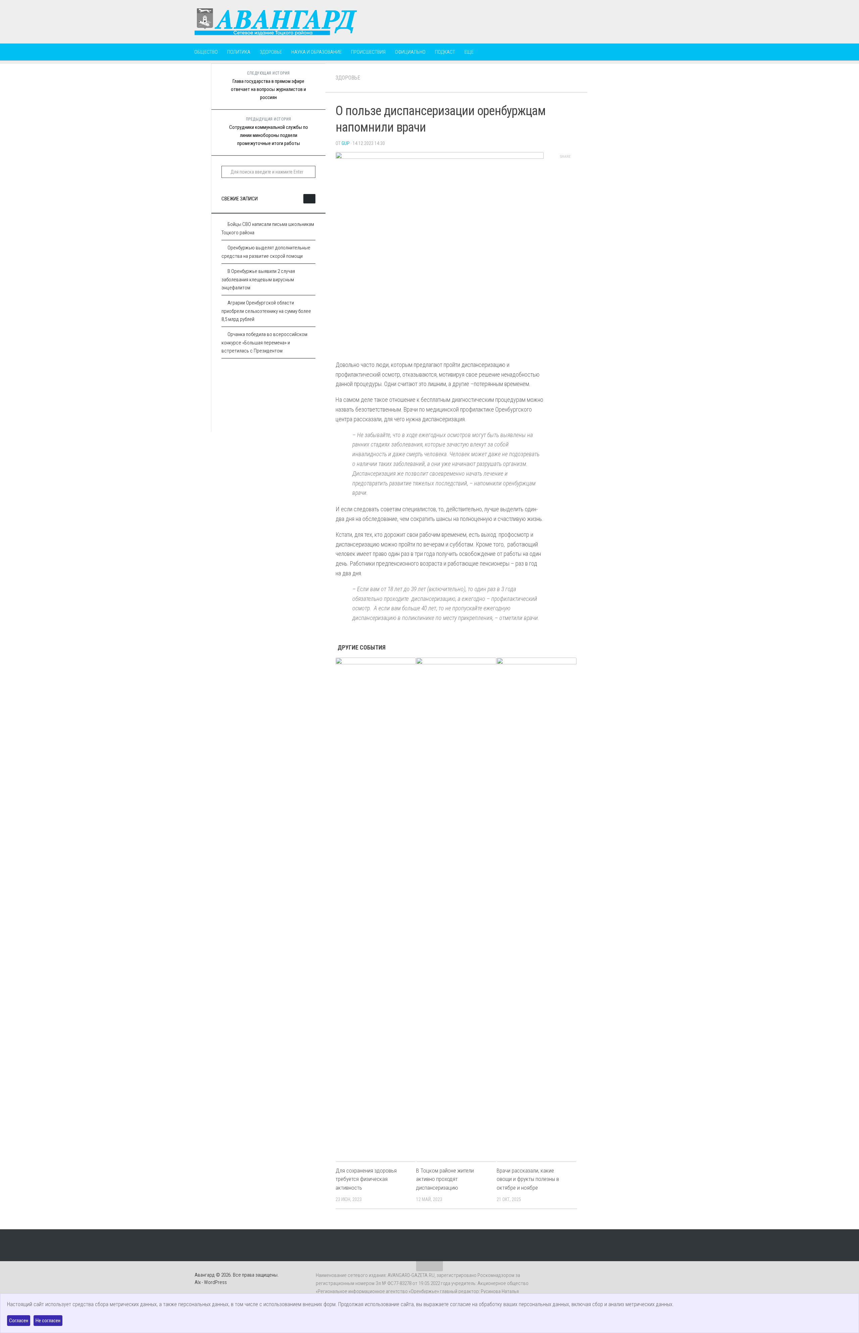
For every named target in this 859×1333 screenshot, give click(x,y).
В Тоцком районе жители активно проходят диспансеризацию (445, 1179)
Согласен (18, 1321)
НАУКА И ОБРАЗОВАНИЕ (316, 52)
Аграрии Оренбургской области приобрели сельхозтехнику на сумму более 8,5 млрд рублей (266, 311)
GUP (346, 143)
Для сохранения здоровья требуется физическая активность (366, 1179)
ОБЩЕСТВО (206, 52)
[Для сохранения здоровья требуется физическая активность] (376, 909)
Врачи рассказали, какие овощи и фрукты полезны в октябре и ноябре (528, 1179)
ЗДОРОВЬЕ (271, 52)
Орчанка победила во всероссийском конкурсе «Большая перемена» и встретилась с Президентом (264, 342)
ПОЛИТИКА (238, 52)
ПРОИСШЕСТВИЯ (368, 52)
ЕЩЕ (468, 52)
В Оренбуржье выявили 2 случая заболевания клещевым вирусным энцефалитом (258, 279)
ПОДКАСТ (445, 52)
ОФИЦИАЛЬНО (410, 52)
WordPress (215, 1282)
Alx (198, 1282)
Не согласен (48, 1321)
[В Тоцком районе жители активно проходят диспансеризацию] (456, 909)
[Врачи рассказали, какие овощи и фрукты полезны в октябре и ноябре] (537, 909)
